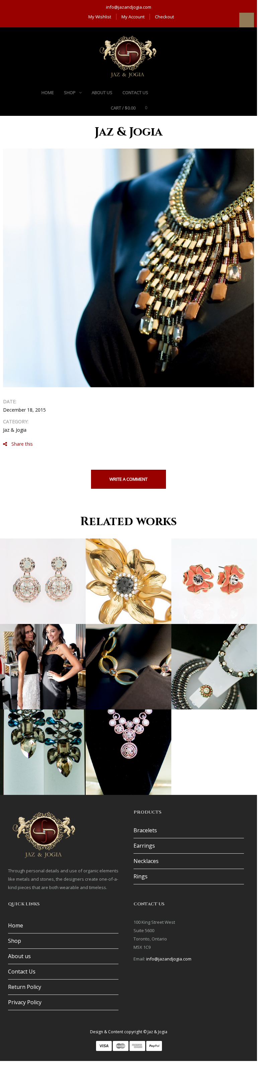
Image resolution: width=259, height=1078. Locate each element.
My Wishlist (99, 17)
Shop (14, 940)
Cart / (123, 108)
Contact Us (21, 971)
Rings (141, 876)
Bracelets (145, 830)
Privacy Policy (24, 1002)
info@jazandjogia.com (128, 7)
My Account (133, 17)
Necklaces (146, 861)
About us (19, 956)
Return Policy (24, 987)
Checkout (164, 17)
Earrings (144, 845)
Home (15, 925)
